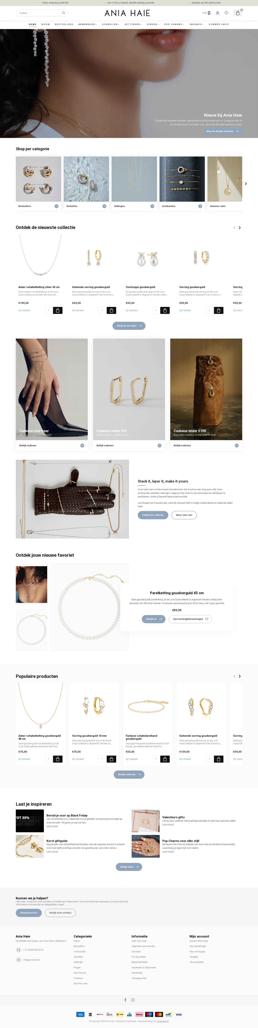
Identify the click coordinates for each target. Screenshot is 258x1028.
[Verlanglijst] (226, 12)
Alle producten (197, 962)
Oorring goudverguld (192, 287)
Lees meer (52, 826)
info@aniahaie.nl (31, 959)
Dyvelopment (163, 1021)
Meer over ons (184, 515)
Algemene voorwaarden (143, 946)
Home (33, 24)
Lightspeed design (146, 1021)
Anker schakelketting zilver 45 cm (39, 287)
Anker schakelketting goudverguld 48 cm (39, 737)
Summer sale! (219, 24)
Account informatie (199, 941)
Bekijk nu (151, 619)
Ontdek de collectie (153, 515)
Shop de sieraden (127, 325)
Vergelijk (194, 957)
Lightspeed (131, 1021)
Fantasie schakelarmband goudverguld (141, 737)
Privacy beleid (138, 957)
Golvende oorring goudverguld (91, 287)
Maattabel (137, 972)
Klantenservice (28, 912)
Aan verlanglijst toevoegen (188, 619)
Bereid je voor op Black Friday (67, 815)
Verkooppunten (139, 978)
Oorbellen (110, 24)
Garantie (136, 951)
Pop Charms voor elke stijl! (180, 841)
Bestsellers (64, 24)
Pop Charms (173, 24)
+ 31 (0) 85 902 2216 (33, 950)
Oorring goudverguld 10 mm (89, 735)
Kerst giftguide (57, 841)
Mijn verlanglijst (197, 951)
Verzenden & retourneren (144, 967)
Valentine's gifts (173, 817)
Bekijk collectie (126, 774)
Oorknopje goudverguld (140, 287)
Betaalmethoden (140, 962)
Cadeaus (195, 24)
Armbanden (86, 24)
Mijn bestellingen (198, 946)
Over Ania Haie (139, 941)
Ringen (152, 24)
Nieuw (45, 24)
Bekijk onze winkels (60, 912)
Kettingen (132, 24)
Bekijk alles (126, 867)
